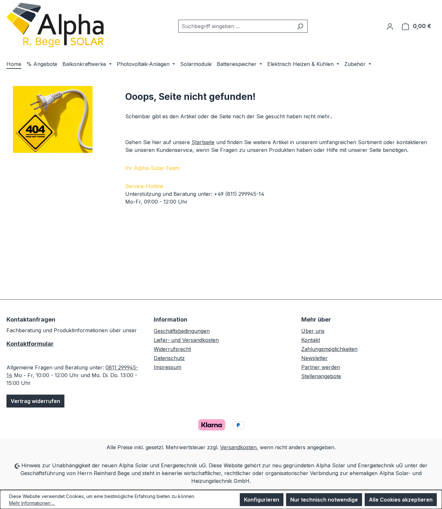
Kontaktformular (30, 343)
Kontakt (310, 340)
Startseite (203, 142)
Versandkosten (238, 447)
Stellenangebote (321, 376)
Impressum (167, 367)
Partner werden (320, 367)
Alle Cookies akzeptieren (401, 499)
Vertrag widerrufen (35, 401)
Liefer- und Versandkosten (186, 340)
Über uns (313, 331)
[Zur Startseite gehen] (55, 25)
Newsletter (314, 358)
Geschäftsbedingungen (182, 331)
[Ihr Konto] (390, 26)
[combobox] (235, 26)
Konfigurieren (261, 499)
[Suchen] (300, 26)
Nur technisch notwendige (324, 499)
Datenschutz (169, 358)
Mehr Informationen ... (32, 503)
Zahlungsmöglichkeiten (329, 349)
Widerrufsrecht (172, 349)
